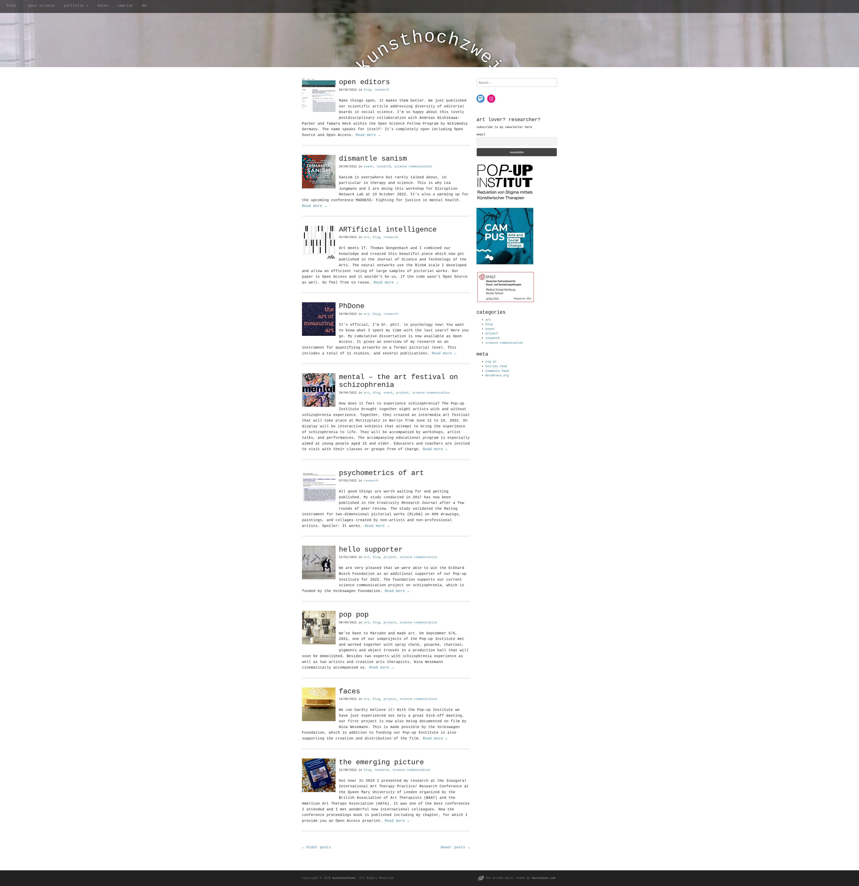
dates (102, 6)
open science (41, 6)
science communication (413, 166)
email (480, 134)
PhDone (351, 306)
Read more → (368, 135)
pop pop (354, 615)
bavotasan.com (543, 878)
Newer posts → (455, 848)
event (368, 166)
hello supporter (371, 549)
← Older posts (316, 848)
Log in (490, 361)
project (402, 392)
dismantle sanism (373, 159)
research (382, 90)
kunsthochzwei (344, 878)
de (144, 6)
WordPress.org (497, 375)
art (366, 237)
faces (349, 691)
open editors (364, 82)
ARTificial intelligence (388, 230)
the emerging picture (381, 762)
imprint (125, 6)
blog (11, 6)
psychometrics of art (381, 473)
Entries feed (496, 366)
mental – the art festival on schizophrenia (398, 381)
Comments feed (497, 371)
